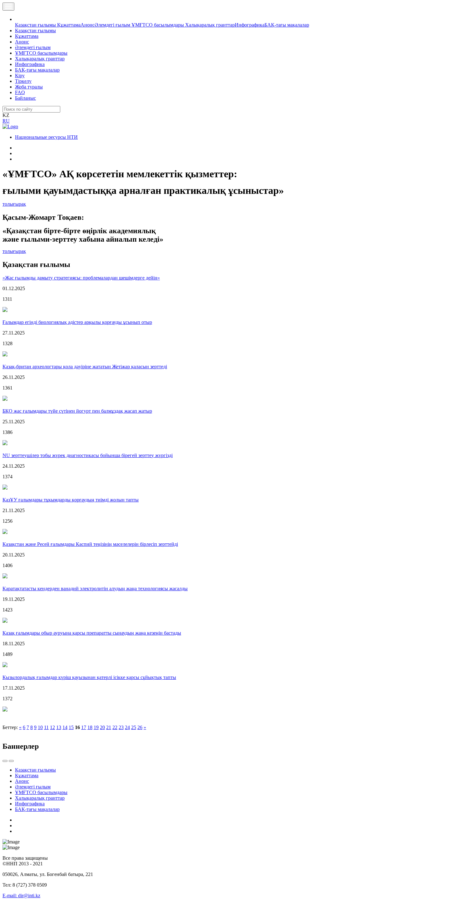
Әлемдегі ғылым (113, 25)
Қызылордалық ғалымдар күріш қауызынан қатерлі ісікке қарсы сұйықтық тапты (89, 677)
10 (40, 727)
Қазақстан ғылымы (36, 25)
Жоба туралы (29, 86)
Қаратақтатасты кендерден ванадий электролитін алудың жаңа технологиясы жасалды (95, 588)
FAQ (20, 92)
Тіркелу (23, 81)
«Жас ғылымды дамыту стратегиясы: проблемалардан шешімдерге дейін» (81, 277)
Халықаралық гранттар (210, 25)
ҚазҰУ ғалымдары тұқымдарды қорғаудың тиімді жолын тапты (70, 499)
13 (58, 727)
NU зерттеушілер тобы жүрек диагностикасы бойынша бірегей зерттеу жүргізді (87, 455)
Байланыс (25, 98)
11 (46, 727)
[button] (18, 19)
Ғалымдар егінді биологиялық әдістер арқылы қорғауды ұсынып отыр (77, 322)
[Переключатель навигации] (8, 7)
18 (89, 727)
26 (139, 727)
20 (102, 727)
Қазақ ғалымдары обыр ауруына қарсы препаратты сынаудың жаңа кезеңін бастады (91, 633)
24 (127, 727)
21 (108, 727)
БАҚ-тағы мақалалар (286, 25)
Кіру (20, 75)
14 (64, 727)
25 (133, 727)
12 (52, 727)
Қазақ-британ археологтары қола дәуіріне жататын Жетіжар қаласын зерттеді (84, 366)
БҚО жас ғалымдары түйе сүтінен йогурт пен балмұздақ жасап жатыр (77, 411)
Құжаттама (69, 25)
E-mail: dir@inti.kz (21, 895)
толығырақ (14, 204)
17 (83, 727)
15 (71, 727)
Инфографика (249, 25)
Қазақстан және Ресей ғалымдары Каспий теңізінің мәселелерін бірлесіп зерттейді (90, 544)
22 (114, 727)
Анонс (88, 25)
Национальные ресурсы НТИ (46, 137)
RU (6, 120)
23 (121, 727)
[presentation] (4, 761)
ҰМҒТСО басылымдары (158, 25)
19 (96, 727)
